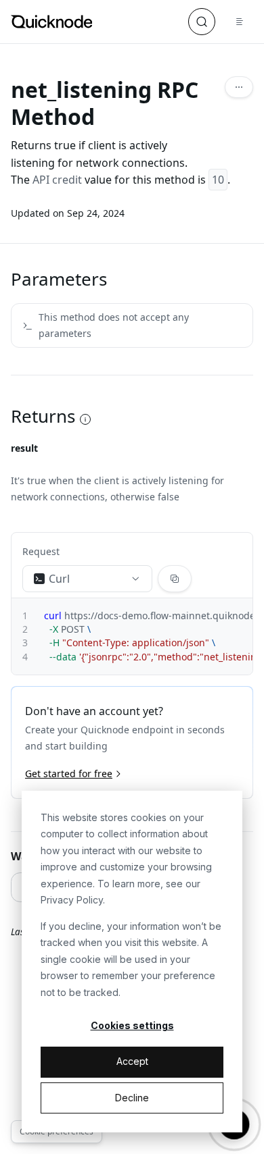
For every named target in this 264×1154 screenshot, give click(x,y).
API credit (57, 179)
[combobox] (87, 578)
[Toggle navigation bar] (239, 21)
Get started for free (68, 773)
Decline (132, 1097)
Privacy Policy (72, 900)
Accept (132, 1061)
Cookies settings (132, 1025)
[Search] (201, 21)
